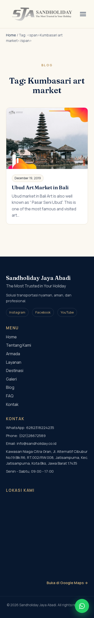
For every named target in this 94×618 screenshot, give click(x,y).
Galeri (11, 379)
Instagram (17, 312)
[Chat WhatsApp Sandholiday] (82, 606)
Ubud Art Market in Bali (40, 187)
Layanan (13, 362)
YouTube (67, 312)
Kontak (12, 404)
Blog (10, 387)
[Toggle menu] (83, 14)
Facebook (43, 312)
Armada (13, 353)
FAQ (10, 396)
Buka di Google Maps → (67, 582)
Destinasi (14, 370)
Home (11, 35)
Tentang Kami (18, 345)
